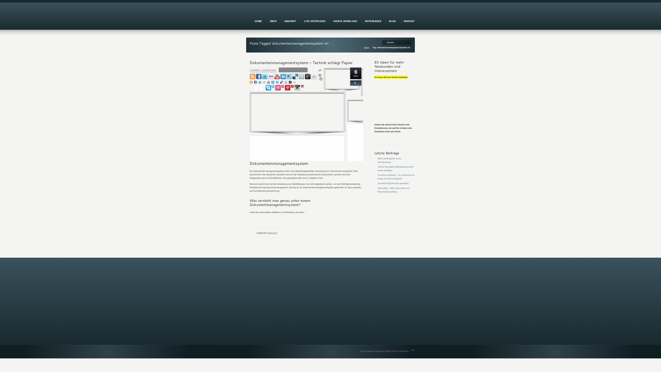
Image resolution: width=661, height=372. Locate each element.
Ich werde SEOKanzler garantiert (393, 183)
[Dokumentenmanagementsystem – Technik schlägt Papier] (296, 159)
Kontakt (394, 351)
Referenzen (380, 351)
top (413, 349)
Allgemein (272, 232)
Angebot (369, 351)
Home (366, 47)
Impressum (404, 351)
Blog (388, 351)
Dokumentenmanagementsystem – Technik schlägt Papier (301, 62)
